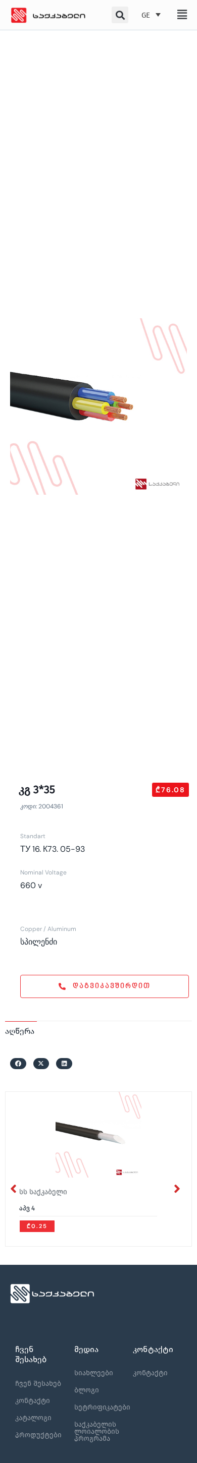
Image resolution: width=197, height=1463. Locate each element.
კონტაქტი (32, 1400)
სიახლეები (93, 1373)
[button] (182, 14)
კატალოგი (33, 1418)
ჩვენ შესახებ (38, 1383)
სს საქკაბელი (43, 1192)
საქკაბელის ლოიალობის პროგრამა (96, 1431)
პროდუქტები (38, 1435)
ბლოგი (86, 1390)
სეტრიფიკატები (102, 1407)
